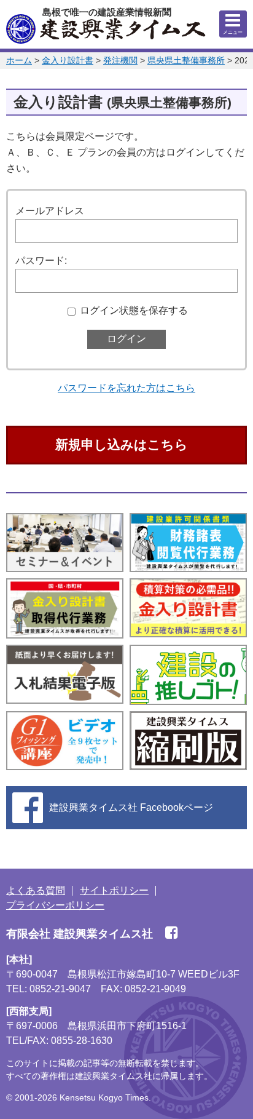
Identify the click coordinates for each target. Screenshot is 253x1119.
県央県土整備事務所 (186, 60)
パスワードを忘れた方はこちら (126, 388)
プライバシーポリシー (55, 905)
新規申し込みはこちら (121, 444)
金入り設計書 (67, 60)
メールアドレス (49, 210)
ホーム (19, 60)
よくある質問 (35, 890)
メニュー (233, 32)
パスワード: (41, 260)
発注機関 (120, 60)
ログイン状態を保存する (134, 310)
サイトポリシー (114, 890)
